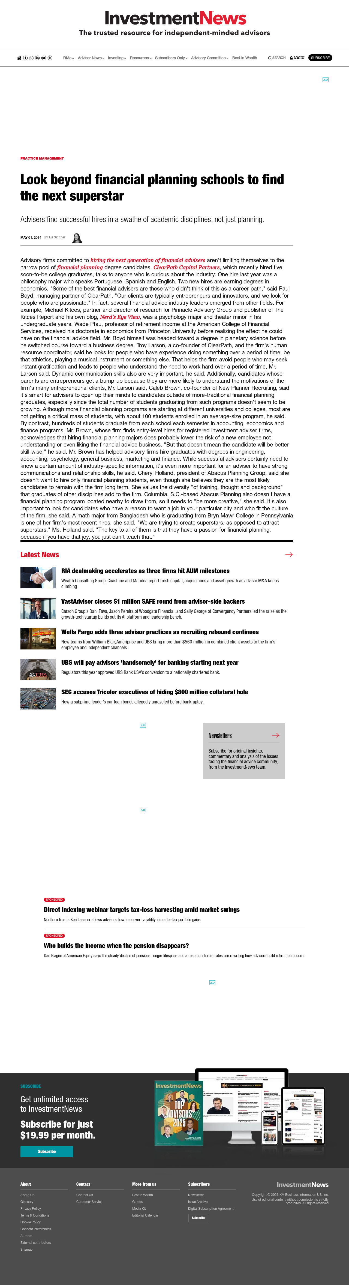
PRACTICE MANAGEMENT (42, 158)
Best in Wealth (244, 57)
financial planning (80, 267)
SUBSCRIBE (320, 58)
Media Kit (139, 1208)
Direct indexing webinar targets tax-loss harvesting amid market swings (142, 909)
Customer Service (89, 1202)
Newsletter (196, 1195)
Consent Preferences (35, 1229)
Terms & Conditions (34, 1215)
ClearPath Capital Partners (187, 267)
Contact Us (84, 1195)
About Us (27, 1195)
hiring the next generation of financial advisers (148, 260)
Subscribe (47, 1151)
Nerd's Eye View (120, 317)
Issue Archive (197, 1202)
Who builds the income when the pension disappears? (116, 945)
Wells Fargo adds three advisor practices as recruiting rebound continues (160, 632)
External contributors (35, 1243)
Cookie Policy (30, 1222)
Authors (26, 1236)
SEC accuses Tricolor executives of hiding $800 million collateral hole (154, 692)
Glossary (26, 1202)
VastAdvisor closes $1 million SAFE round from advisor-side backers (153, 601)
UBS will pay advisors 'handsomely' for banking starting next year (149, 662)
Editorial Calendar (145, 1215)
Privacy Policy (30, 1208)
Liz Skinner (57, 237)
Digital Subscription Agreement (211, 1208)
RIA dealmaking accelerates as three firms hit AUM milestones (145, 571)
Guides (137, 1202)
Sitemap (26, 1249)
